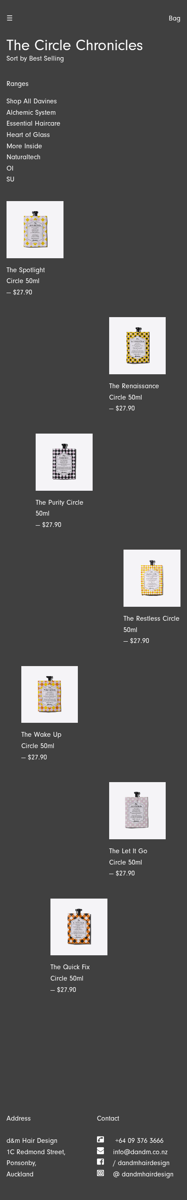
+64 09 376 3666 (134, 1141)
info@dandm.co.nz (135, 1152)
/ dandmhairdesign (137, 1163)
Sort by (17, 58)
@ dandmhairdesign (139, 1174)
